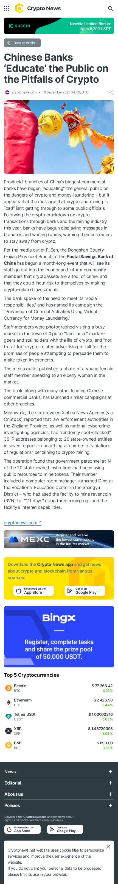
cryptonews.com (20, 522)
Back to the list (24, 43)
